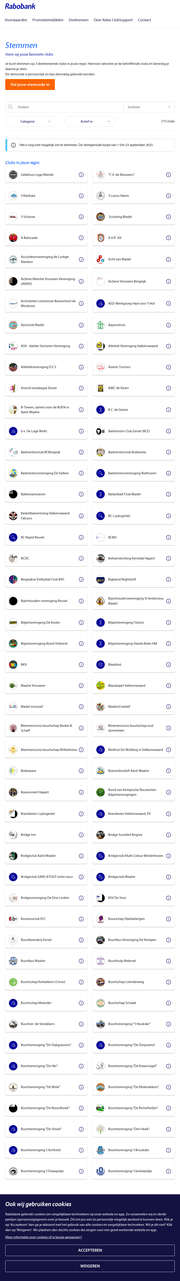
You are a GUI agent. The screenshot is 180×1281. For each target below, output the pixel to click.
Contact (144, 20)
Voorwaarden (16, 20)
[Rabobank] (20, 6)
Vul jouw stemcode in (30, 84)
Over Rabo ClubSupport (113, 20)
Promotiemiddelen (47, 20)
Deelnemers (78, 20)
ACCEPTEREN (90, 1250)
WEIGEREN (90, 1266)
